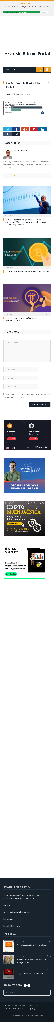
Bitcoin (11, 431)
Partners (22, 1008)
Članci (14, 1005)
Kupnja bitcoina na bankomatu (30, 973)
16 (49, 956)
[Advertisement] (27, 30)
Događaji (31, 1008)
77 (49, 941)
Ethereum (34, 431)
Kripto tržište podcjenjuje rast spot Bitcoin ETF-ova (26, 6)
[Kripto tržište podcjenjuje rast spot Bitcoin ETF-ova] (27, 253)
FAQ (36, 1005)
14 (49, 970)
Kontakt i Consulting (11, 926)
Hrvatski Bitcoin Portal (27, 54)
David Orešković (12, 94)
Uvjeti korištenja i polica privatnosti (18, 912)
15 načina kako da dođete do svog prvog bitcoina (31, 961)
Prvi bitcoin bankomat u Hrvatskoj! (32, 945)
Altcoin (30, 1005)
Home (7, 1005)
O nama (6, 905)
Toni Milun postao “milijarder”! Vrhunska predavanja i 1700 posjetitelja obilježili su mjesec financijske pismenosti (26, 222)
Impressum (8, 919)
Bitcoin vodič (11, 1008)
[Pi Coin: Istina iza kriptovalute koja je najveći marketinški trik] (27, 299)
